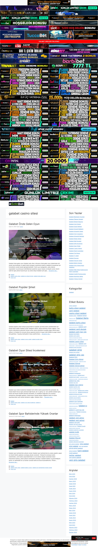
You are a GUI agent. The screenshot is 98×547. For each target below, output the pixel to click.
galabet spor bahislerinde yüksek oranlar (42, 467)
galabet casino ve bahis (73, 343)
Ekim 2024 (72, 493)
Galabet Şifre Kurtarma (75, 243)
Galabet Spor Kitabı (74, 246)
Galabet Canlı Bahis (74, 334)
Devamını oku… (53, 270)
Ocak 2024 (72, 515)
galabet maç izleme (76, 385)
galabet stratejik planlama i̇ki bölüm (75, 403)
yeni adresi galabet (75, 457)
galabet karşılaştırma (73, 375)
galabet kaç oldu (74, 381)
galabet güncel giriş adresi (74, 367)
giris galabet (84, 444)
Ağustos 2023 (73, 527)
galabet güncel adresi (76, 366)
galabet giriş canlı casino (73, 361)
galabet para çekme (83, 390)
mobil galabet (73, 453)
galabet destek (72, 345)
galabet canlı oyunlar (73, 339)
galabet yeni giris (74, 422)
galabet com (82, 343)
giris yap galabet (83, 446)
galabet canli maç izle (77, 332)
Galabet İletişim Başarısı (76, 221)
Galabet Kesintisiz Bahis (76, 276)
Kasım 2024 (72, 491)
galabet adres (72, 315)
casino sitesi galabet (77, 313)
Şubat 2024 (72, 513)
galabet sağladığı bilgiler (82, 396)
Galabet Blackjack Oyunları (77, 217)
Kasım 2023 (72, 520)
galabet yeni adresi (76, 420)
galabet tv (38, 402)
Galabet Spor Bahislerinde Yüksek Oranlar (33, 413)
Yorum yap (13, 277)
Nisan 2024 (72, 508)
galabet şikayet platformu (73, 440)
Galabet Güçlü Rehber (75, 226)
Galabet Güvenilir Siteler (76, 231)
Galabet (12, 274)
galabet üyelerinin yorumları (76, 430)
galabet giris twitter (74, 352)
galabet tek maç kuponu (73, 406)
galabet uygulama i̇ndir (73, 413)
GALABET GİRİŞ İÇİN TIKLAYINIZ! (49, 41)
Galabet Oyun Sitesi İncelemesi (27, 350)
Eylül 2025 (72, 476)
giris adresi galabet (74, 444)
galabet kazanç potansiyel (83, 379)
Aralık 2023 (72, 518)
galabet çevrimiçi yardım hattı (74, 428)
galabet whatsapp (74, 415)
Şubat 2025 (72, 483)
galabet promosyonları (73, 396)
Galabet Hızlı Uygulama (76, 234)
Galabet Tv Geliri (74, 256)
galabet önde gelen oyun (40, 276)
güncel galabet (73, 451)
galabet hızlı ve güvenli (73, 371)
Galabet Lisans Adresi (75, 248)
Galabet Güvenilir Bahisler (76, 236)
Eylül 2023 (72, 525)
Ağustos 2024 (73, 498)
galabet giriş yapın (82, 361)
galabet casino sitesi (15, 276)
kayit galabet (83, 451)
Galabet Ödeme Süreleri (76, 219)
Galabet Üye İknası (74, 253)
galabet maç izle (73, 382)
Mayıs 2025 (72, 481)
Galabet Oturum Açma (75, 260)
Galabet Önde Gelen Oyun (24, 223)
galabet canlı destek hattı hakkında (75, 337)
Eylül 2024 (72, 496)
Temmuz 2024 (73, 501)
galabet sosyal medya (75, 398)
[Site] (24, 71)
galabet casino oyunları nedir (82, 339)
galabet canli (82, 327)
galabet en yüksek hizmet (27, 276)
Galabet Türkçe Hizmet (75, 279)
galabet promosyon (83, 392)
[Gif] (49, 97)
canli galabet (74, 311)
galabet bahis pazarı (73, 320)
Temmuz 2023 (73, 530)
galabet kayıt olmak (83, 377)
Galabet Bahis (82, 318)
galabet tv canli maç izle (76, 410)
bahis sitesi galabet (77, 308)
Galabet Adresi (82, 315)
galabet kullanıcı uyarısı (26, 467)
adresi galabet (73, 305)
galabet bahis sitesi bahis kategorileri (76, 325)
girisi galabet (73, 446)
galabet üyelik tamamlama (74, 434)
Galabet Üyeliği (81, 426)
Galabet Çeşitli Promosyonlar (77, 274)
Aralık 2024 (72, 488)
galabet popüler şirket (37, 339)
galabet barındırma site (73, 327)
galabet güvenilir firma (84, 367)
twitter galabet (75, 455)
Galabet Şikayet (74, 438)
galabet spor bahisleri (76, 401)
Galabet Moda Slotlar (75, 238)
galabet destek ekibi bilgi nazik (81, 345)
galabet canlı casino (74, 336)
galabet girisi (75, 350)
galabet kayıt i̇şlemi (74, 377)
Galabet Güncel (74, 363)
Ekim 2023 (72, 522)
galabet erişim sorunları (75, 347)
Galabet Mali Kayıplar (75, 241)
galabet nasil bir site (74, 387)
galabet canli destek (77, 329)
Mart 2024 (72, 510)
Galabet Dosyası (74, 258)
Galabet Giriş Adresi (76, 359)
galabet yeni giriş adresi (75, 424)
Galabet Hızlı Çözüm (75, 224)
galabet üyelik (74, 432)
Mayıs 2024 (72, 505)
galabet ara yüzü (72, 318)
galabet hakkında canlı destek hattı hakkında (77, 369)
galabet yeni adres (76, 418)
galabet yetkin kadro (73, 426)
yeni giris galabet (77, 460)
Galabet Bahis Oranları (75, 263)
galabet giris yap (76, 355)
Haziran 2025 (73, 479)
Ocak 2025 (72, 486)
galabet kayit (81, 375)
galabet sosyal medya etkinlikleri (75, 399)
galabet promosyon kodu (75, 394)
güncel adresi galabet (76, 448)
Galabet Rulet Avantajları (76, 251)
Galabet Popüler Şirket (22, 287)
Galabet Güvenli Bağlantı (76, 229)
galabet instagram (75, 373)
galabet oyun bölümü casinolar (74, 388)
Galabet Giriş (73, 357)
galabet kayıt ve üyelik (73, 379)
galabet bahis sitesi (77, 323)
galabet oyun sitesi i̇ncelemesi (28, 402)
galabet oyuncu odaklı (26, 339)
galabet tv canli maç (72, 408)
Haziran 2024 (73, 503)
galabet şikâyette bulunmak (76, 441)
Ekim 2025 (72, 474)
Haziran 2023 (73, 532)
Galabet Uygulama (81, 412)
